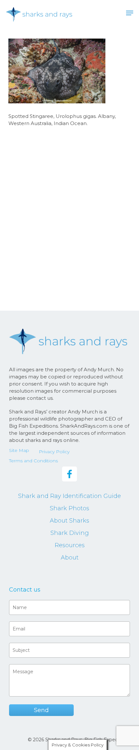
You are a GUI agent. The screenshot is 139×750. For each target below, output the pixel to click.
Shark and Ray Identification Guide (69, 496)
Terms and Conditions (33, 461)
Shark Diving (69, 533)
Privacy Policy (54, 452)
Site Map (19, 450)
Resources (70, 545)
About (70, 557)
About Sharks (69, 520)
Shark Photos (69, 508)
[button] (129, 13)
